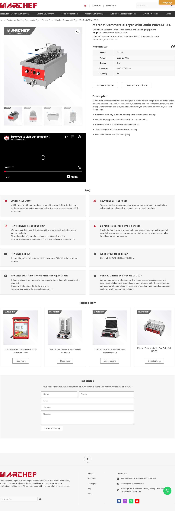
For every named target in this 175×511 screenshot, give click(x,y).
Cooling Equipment (94, 13)
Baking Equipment (45, 13)
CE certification (106, 32)
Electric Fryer (47, 20)
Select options (109, 361)
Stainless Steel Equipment (123, 13)
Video (168, 13)
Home (2, 20)
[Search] (40, 499)
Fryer (38, 20)
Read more (21, 361)
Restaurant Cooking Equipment (20, 20)
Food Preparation (70, 13)
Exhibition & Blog (150, 13)
